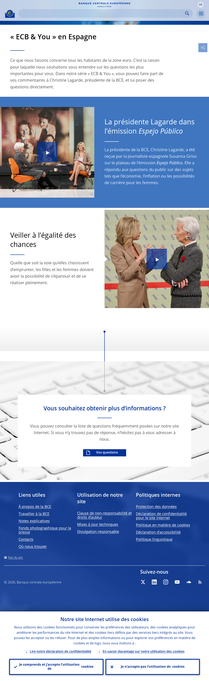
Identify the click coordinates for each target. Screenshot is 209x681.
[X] (143, 582)
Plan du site (15, 557)
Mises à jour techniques (97, 525)
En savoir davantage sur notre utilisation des (144, 651)
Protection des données (156, 507)
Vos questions (107, 452)
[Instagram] (166, 582)
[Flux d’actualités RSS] (200, 582)
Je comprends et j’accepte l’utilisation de (56, 667)
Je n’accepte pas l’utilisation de (153, 667)
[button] (201, 5)
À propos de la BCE (35, 507)
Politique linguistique (154, 539)
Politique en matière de (163, 525)
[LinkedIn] (154, 582)
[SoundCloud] (188, 582)
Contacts (26, 539)
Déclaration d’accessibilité (158, 532)
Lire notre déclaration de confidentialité (60, 651)
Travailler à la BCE (34, 514)
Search (187, 13)
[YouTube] (177, 582)
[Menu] (201, 13)
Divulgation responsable (98, 532)
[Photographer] (91, 194)
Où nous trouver (33, 547)
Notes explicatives (34, 521)
